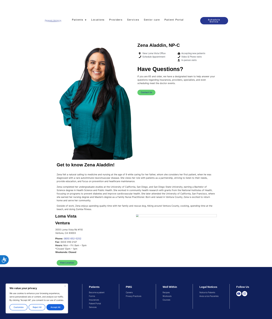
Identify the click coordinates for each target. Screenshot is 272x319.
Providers (116, 19)
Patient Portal (174, 19)
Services (133, 19)
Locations (98, 19)
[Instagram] (244, 293)
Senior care (152, 19)
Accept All (55, 307)
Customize (19, 307)
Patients (77, 19)
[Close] (65, 286)
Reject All (37, 307)
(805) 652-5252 (72, 238)
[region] (37, 298)
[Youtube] (238, 293)
